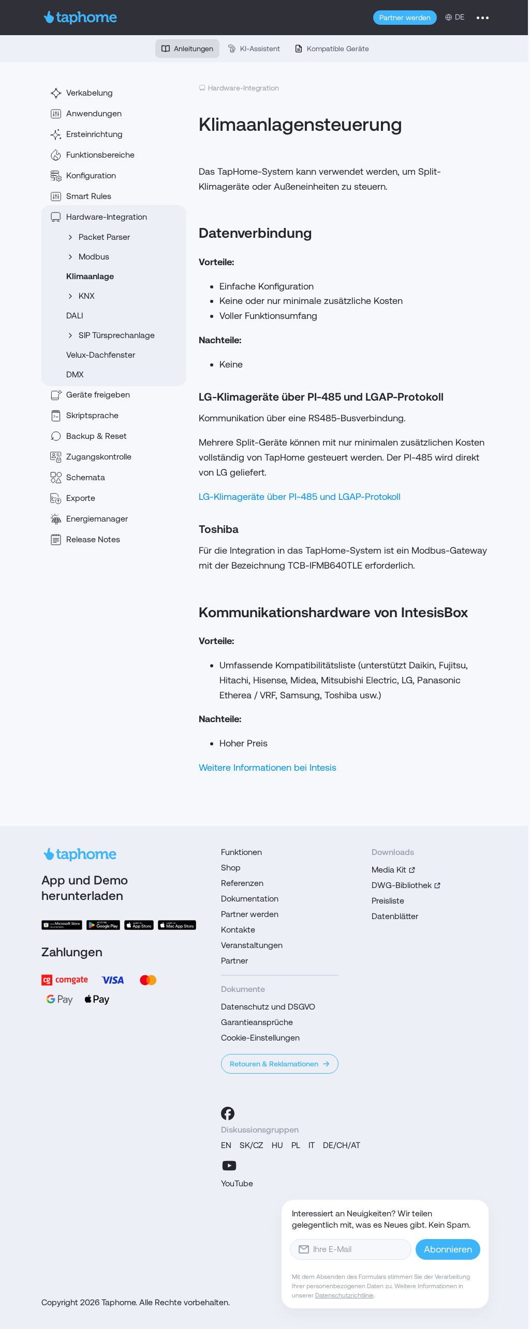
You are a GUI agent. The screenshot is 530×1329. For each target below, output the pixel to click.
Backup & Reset (96, 436)
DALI (74, 315)
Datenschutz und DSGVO (268, 1007)
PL (295, 1145)
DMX (75, 374)
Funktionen (241, 852)
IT (311, 1145)
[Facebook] (227, 1113)
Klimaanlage (90, 276)
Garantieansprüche (257, 1022)
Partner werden (405, 17)
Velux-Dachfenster (100, 355)
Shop (231, 868)
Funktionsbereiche (100, 155)
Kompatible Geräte (338, 48)
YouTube (237, 1183)
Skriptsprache (92, 415)
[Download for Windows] (61, 925)
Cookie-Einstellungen (260, 1038)
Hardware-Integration (106, 217)
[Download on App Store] (139, 925)
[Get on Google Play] (103, 925)
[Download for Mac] (177, 925)
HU (277, 1145)
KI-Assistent (260, 48)
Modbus (94, 257)
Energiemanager (97, 519)
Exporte (80, 498)
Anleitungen (193, 48)
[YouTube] (229, 1165)
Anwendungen (94, 113)
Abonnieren (448, 1249)
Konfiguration (91, 175)
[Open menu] (483, 17)
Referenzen (242, 883)
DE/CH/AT (341, 1145)
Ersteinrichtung (94, 134)
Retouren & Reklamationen (274, 1064)
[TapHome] (80, 17)
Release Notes (93, 539)
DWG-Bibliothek (402, 885)
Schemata (85, 477)
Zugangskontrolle (98, 457)
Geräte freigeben (98, 395)
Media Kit (389, 870)
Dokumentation (249, 899)
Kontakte (238, 930)
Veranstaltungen (252, 945)
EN (226, 1145)
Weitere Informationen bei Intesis (267, 767)
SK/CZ (251, 1145)
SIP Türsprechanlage (117, 335)
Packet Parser (104, 237)
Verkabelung (89, 93)
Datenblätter (395, 916)
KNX (87, 296)
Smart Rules (88, 196)
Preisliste (388, 901)
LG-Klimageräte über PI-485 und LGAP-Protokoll (300, 496)
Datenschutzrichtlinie (344, 1295)
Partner (234, 961)
